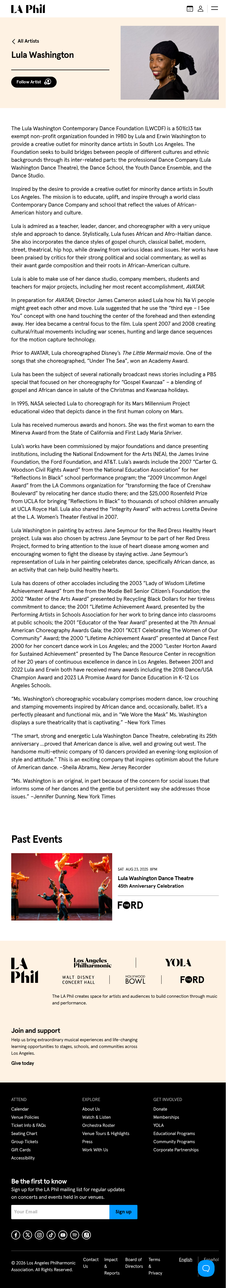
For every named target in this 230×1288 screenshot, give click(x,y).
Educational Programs (174, 1134)
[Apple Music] (86, 1234)
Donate (160, 1109)
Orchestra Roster (98, 1125)
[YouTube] (62, 1234)
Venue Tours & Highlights (105, 1134)
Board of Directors (134, 1263)
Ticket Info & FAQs (28, 1125)
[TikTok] (51, 1234)
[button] (214, 9)
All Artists (28, 41)
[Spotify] (74, 1234)
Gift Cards (21, 1150)
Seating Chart (24, 1134)
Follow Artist (29, 82)
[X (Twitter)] (27, 1234)
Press (87, 1142)
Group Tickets (24, 1142)
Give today (22, 1063)
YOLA (158, 1125)
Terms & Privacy (155, 1267)
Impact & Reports (112, 1267)
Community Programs (174, 1142)
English (185, 1260)
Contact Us (91, 1263)
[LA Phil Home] (28, 8)
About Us (91, 1109)
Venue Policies (25, 1117)
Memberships (166, 1117)
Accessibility (23, 1158)
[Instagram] (39, 1234)
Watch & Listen (96, 1117)
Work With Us (95, 1150)
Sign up (124, 1211)
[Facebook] (15, 1234)
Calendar (20, 1109)
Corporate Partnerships (176, 1150)
